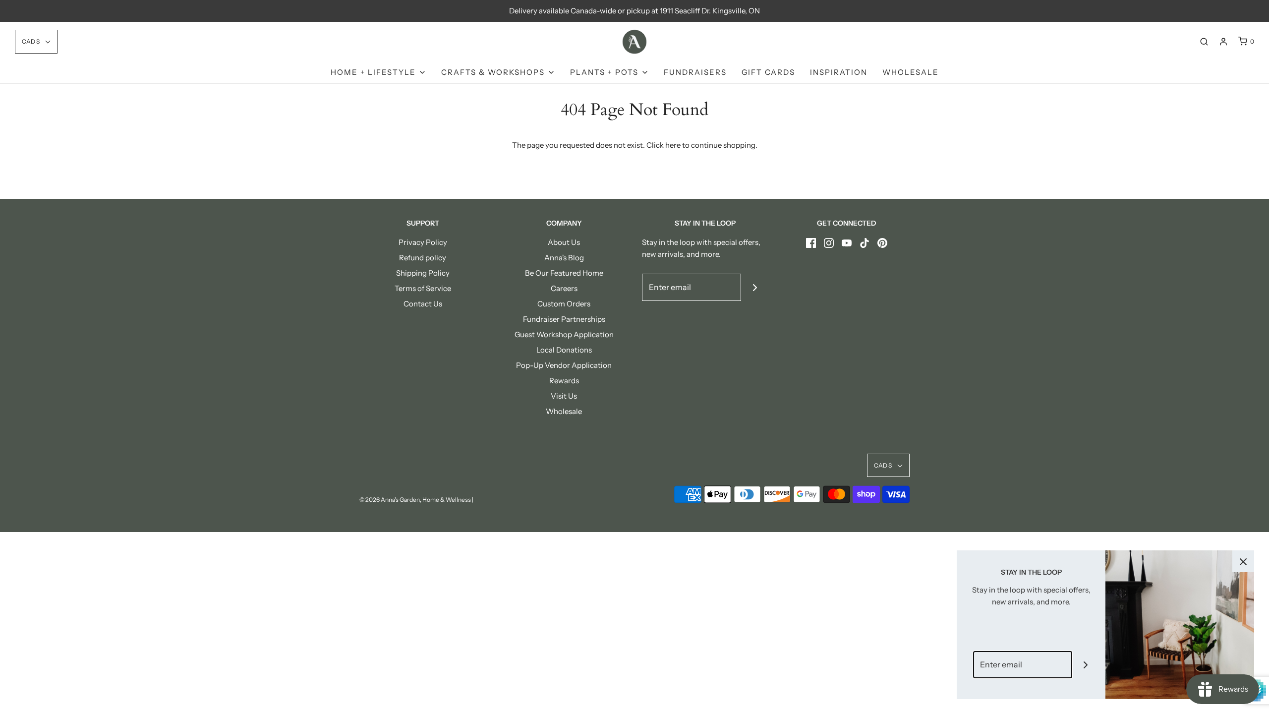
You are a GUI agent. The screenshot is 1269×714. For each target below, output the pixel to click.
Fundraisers (695, 72)
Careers (564, 288)
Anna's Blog (564, 257)
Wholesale (910, 72)
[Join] (754, 287)
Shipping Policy (423, 273)
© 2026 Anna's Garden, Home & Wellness (415, 499)
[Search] (1204, 41)
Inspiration (838, 72)
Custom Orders (563, 303)
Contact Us (423, 303)
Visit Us (564, 396)
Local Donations (564, 350)
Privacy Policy (423, 242)
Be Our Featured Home (564, 273)
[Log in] (1223, 41)
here (673, 145)
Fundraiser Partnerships (564, 319)
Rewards (564, 380)
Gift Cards (768, 72)
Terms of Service (423, 288)
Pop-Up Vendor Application (564, 365)
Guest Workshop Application (564, 334)
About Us (564, 242)
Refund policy (422, 257)
